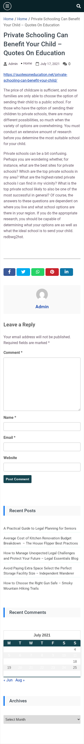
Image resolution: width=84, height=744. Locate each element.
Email (9, 437)
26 (9, 674)
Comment (13, 352)
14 (31, 661)
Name (10, 417)
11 (75, 655)
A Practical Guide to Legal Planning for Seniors (40, 528)
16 (53, 661)
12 (9, 661)
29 (42, 674)
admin (13, 64)
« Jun (8, 680)
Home (27, 63)
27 (20, 674)
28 (31, 674)
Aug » (20, 680)
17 (64, 661)
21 (31, 668)
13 (20, 661)
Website (10, 458)
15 (42, 661)
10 (64, 655)
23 (53, 668)
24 (64, 668)
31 (64, 674)
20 (20, 668)
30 (53, 674)
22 (42, 668)
